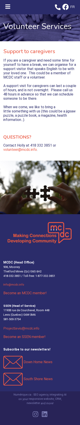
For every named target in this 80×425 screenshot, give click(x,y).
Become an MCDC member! (25, 293)
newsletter (33, 403)
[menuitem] (73, 7)
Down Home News (38, 362)
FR (72, 6)
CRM (58, 398)
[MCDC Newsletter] (13, 362)
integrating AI (58, 394)
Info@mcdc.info (13, 284)
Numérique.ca (22, 394)
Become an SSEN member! (24, 337)
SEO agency (40, 394)
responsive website (41, 398)
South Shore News (38, 379)
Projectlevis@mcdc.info (21, 328)
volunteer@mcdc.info (20, 149)
